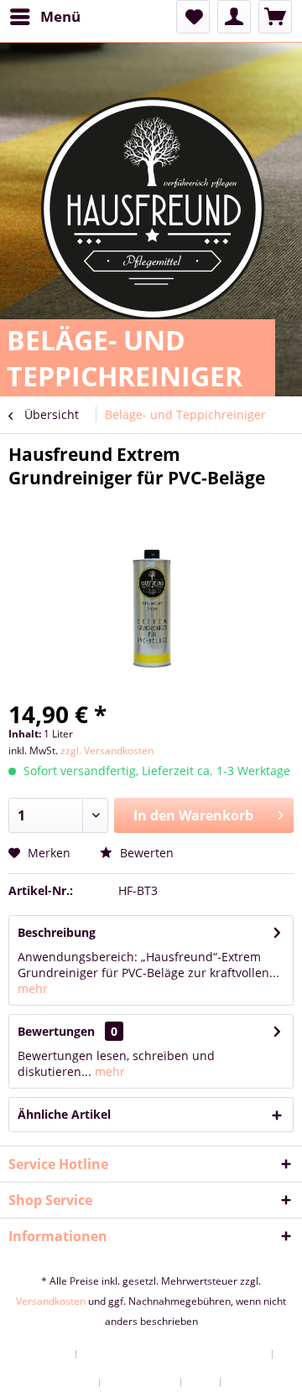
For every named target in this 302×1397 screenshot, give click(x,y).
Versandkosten (51, 1301)
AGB (200, 1382)
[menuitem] (44, 17)
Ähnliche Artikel (64, 1114)
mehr (33, 988)
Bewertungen (56, 1031)
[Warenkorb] (275, 17)
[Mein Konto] (234, 17)
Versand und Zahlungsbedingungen (174, 1354)
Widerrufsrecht (53, 1382)
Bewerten (145, 853)
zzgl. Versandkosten (107, 750)
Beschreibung (57, 932)
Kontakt (47, 1354)
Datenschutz (140, 1382)
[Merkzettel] (193, 17)
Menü (60, 16)
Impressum (258, 1382)
